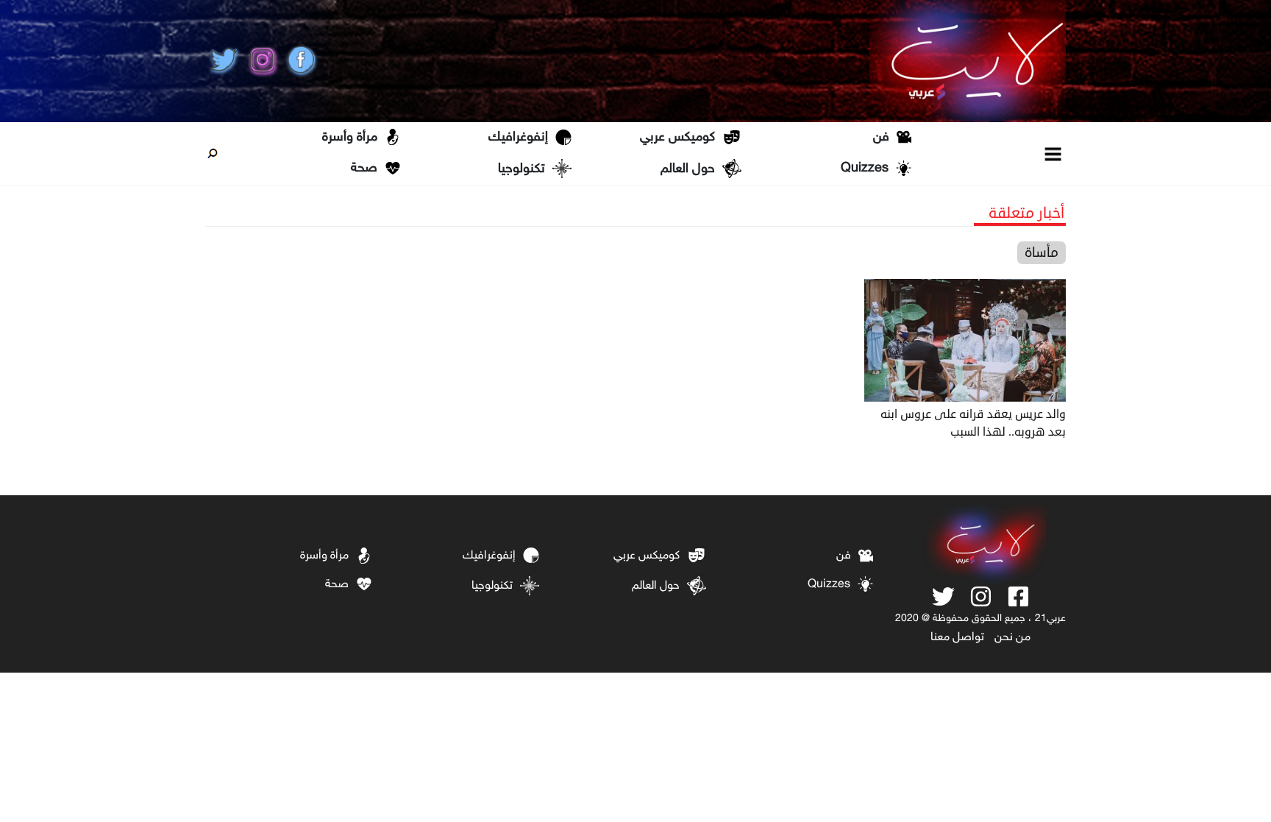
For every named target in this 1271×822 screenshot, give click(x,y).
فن (881, 138)
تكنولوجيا (521, 169)
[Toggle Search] (212, 153)
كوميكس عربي (677, 138)
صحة (364, 168)
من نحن (1012, 638)
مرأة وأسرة (349, 138)
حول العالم (688, 169)
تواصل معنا (957, 638)
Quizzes (865, 168)
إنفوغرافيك (518, 138)
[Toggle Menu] (1054, 153)
